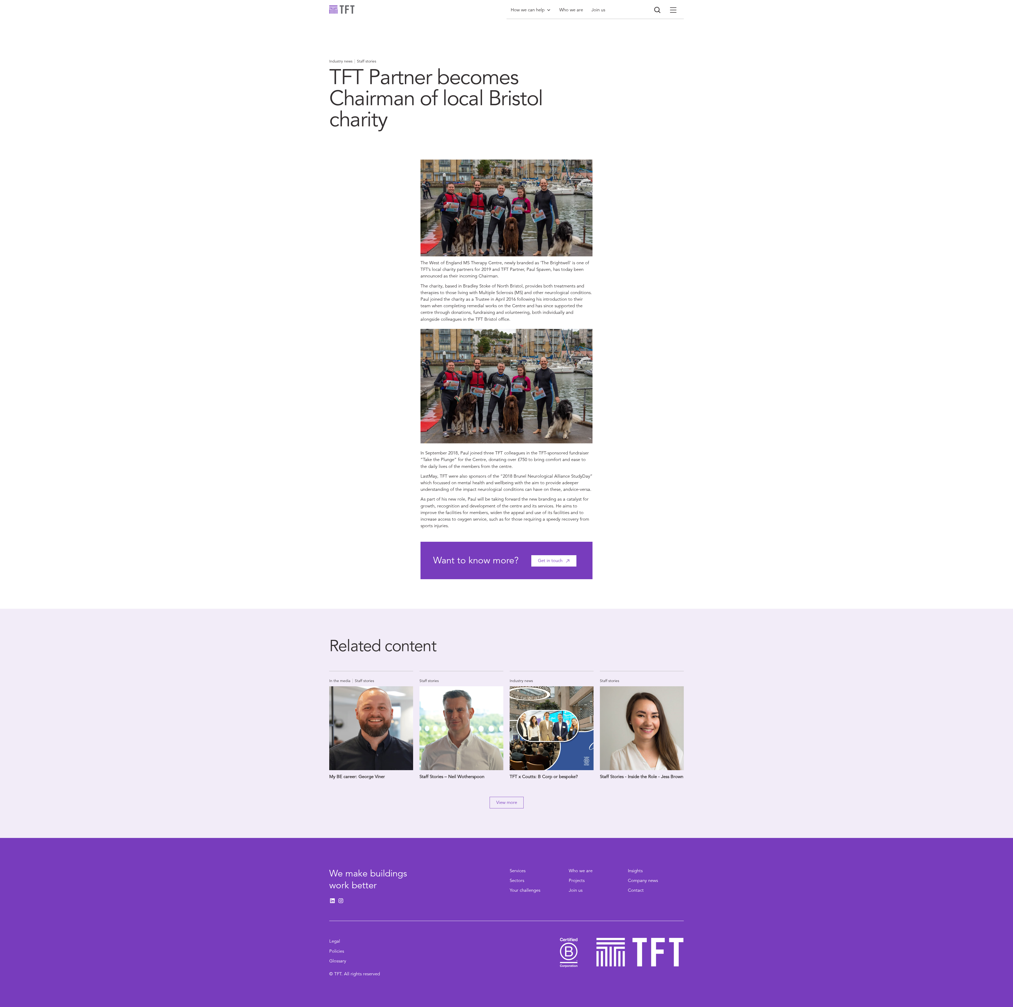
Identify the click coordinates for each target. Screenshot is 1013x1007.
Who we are (580, 871)
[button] (530, 10)
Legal (334, 941)
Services (517, 871)
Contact (636, 890)
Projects (577, 880)
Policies (336, 951)
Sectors (517, 880)
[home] (342, 9)
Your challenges (525, 890)
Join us (575, 890)
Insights (635, 871)
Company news (643, 880)
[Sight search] (657, 10)
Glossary (337, 961)
